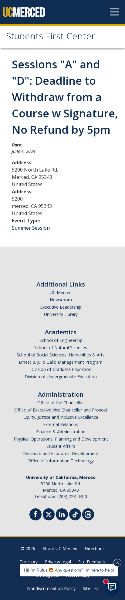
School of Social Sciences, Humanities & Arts (61, 355)
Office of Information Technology (61, 461)
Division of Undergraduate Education (61, 376)
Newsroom (61, 300)
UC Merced (61, 292)
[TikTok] (75, 513)
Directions (95, 548)
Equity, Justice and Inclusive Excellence (60, 417)
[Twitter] (48, 513)
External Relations (60, 424)
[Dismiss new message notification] (117, 563)
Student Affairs (60, 446)
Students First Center (50, 37)
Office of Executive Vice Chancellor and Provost (60, 410)
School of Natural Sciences (60, 347)
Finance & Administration (61, 431)
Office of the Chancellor (60, 402)
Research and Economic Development (60, 453)
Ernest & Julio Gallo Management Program (61, 362)
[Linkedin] (62, 515)
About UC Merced (59, 548)
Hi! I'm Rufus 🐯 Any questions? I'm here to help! (69, 569)
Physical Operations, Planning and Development (61, 439)
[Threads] (88, 513)
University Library (61, 314)
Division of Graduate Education (60, 369)
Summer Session (31, 228)
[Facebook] (35, 515)
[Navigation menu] (114, 12)
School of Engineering (60, 340)
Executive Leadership (60, 307)
